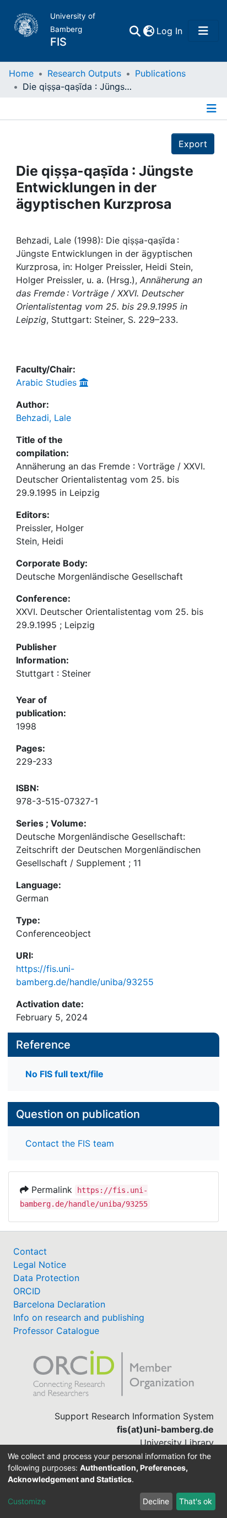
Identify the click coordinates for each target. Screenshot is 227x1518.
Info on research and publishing (78, 1317)
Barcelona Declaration (59, 1304)
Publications (160, 73)
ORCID (27, 1290)
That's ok (195, 1501)
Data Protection (46, 1277)
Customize (27, 1501)
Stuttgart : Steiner (53, 673)
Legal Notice (39, 1264)
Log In (169, 30)
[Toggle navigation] (203, 31)
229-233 (34, 761)
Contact (30, 1251)
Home (21, 73)
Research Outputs (84, 73)
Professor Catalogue (56, 1330)
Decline (156, 1501)
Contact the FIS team (69, 1143)
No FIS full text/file (64, 1073)
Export (193, 143)
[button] (148, 30)
